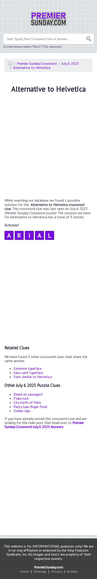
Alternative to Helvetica (31, 67)
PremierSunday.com (48, 567)
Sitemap (40, 571)
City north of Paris (27, 402)
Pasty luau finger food (30, 406)
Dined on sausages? (28, 394)
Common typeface (28, 368)
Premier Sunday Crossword (37, 63)
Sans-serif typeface (28, 372)
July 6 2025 (70, 63)
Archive (72, 571)
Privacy (56, 571)
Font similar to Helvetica (33, 376)
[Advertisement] (48, 146)
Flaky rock (21, 398)
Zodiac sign (22, 410)
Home (24, 571)
